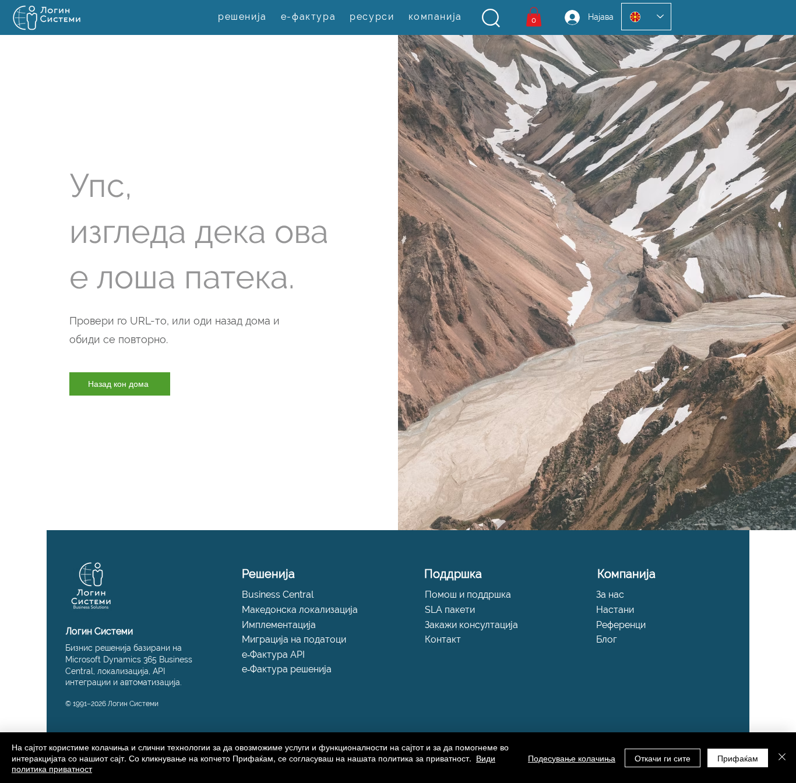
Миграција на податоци (294, 639)
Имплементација (279, 624)
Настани (615, 609)
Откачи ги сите (663, 758)
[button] (491, 18)
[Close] (782, 758)
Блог (606, 639)
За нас (610, 594)
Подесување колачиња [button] (571, 758)
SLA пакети (450, 609)
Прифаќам (737, 758)
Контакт (443, 639)
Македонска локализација (300, 609)
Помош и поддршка (468, 594)
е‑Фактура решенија (287, 669)
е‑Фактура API (273, 654)
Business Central (278, 594)
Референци (621, 624)
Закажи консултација (471, 624)
